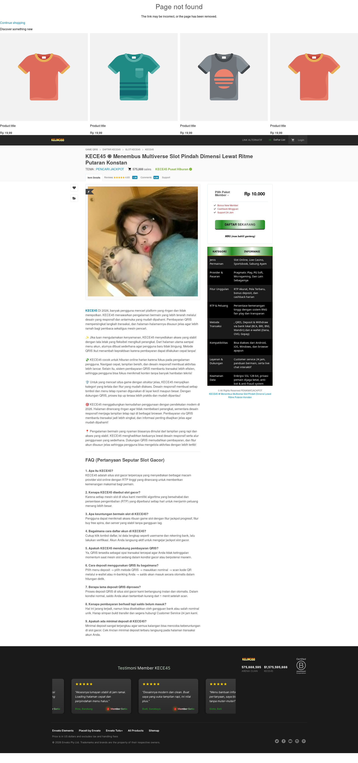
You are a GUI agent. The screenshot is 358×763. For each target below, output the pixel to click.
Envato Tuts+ (114, 730)
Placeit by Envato (90, 730)
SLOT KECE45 (132, 149)
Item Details (94, 177)
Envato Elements (63, 730)
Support (166, 177)
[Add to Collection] (74, 198)
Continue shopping (12, 22)
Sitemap (154, 730)
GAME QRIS (91, 149)
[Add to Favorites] (74, 187)
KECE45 (149, 149)
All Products (136, 730)
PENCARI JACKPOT (110, 169)
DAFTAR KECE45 (112, 149)
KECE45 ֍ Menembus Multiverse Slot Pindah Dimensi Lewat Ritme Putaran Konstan (240, 395)
